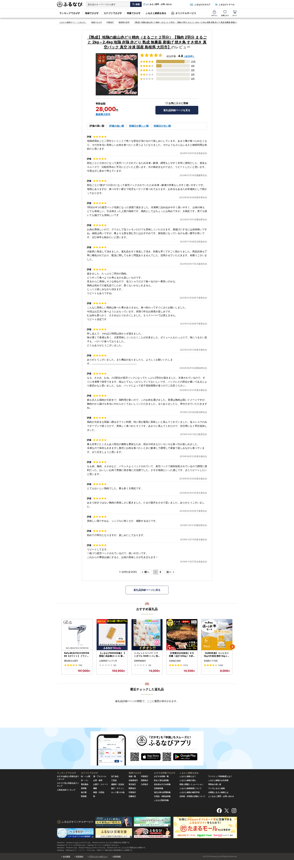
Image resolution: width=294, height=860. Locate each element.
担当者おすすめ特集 (162, 784)
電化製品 (84, 784)
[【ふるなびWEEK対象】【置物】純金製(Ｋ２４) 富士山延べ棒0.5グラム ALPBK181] (112, 634)
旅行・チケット (117, 788)
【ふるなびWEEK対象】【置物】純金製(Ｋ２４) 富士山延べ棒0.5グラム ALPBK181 (112, 655)
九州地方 (144, 784)
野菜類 (84, 796)
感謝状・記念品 (117, 784)
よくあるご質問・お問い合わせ (159, 4)
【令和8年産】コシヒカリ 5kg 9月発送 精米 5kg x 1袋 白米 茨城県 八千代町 (216, 655)
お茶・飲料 (97, 780)
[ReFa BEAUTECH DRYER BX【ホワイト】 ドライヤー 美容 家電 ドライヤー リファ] (77, 634)
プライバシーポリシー (98, 856)
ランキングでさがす (69, 13)
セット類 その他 (117, 792)
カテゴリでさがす (113, 13)
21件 (193, 61)
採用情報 (117, 856)
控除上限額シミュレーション (191, 784)
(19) (80, 665)
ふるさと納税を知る (156, 13)
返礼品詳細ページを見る (176, 110)
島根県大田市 (124, 22)
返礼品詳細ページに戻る (147, 589)
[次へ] (232, 646)
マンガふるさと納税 (216, 788)
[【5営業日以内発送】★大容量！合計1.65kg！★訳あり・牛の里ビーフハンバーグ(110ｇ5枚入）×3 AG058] (181, 634)
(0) (114, 665)
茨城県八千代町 (211, 660)
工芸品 (114, 780)
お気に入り (225, 15)
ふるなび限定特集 (161, 800)
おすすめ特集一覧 (161, 776)
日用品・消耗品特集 (162, 796)
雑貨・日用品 (98, 792)
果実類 (84, 788)
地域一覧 (132, 776)
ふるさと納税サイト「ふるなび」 (73, 22)
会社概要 (66, 856)
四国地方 (144, 780)
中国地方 (110, 22)
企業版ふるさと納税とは (218, 792)
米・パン (84, 780)
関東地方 (132, 788)
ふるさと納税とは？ (187, 776)
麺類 (95, 788)
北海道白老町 (175, 660)
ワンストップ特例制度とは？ (220, 776)
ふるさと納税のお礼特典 (218, 780)
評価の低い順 (116, 125)
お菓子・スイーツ (100, 784)
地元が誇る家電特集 (162, 792)
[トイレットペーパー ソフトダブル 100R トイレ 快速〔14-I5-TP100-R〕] (147, 634)
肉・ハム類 (85, 776)
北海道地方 (133, 780)
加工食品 (115, 776)
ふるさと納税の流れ (187, 780)
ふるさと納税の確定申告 (189, 792)
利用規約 (79, 856)
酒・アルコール (99, 776)
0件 (193, 70)
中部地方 (132, 792)
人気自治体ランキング (66, 790)
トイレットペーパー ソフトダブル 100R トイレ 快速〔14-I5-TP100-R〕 (146, 655)
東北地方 (132, 784)
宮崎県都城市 (140, 660)
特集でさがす (134, 13)
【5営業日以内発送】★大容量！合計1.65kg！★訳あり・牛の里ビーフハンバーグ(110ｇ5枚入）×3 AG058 (182, 655)
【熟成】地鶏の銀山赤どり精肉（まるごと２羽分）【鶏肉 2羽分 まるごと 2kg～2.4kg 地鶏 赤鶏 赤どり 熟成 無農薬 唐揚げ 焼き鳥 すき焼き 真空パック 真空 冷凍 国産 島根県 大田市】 (210, 22)
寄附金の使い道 (214, 784)
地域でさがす (92, 13)
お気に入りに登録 (178, 103)
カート (234, 15)
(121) (185, 665)
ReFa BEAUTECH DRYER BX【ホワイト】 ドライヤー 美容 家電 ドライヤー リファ (77, 655)
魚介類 (84, 792)
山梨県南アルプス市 (108, 660)
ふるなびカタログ (202, 4)
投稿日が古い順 (162, 125)
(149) (220, 665)
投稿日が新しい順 (139, 125)
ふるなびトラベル (227, 4)
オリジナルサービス (185, 13)
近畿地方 (132, 796)
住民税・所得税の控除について (192, 796)
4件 (193, 65)
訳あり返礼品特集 (161, 780)
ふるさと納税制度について (190, 788)
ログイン (214, 15)
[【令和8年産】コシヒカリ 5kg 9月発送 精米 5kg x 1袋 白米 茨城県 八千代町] (216, 634)
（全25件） (189, 56)
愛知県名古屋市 (71, 660)
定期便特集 (158, 788)
